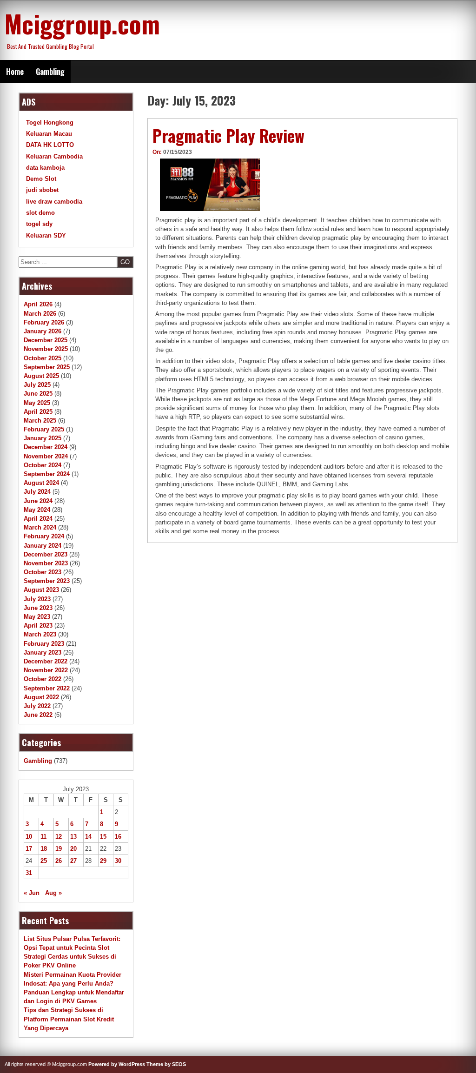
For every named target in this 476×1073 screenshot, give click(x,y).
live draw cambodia (54, 201)
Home (15, 71)
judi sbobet (42, 189)
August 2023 (41, 589)
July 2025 (37, 384)
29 (103, 860)
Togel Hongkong (49, 122)
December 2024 (45, 447)
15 (103, 836)
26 (58, 860)
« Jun (32, 892)
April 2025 (38, 411)
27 (73, 860)
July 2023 (37, 599)
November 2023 (46, 563)
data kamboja (45, 167)
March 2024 (40, 527)
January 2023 (42, 652)
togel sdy (39, 223)
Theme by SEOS (166, 1064)
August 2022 (41, 697)
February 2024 (44, 536)
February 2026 (44, 322)
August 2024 (41, 482)
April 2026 (38, 304)
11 (43, 836)
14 (88, 836)
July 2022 (37, 705)
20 (73, 848)
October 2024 (42, 465)
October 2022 (42, 679)
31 (29, 872)
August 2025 (41, 375)
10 (29, 836)
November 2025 (46, 348)
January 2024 (42, 545)
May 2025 (37, 402)
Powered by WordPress (116, 1064)
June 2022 (38, 714)
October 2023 (42, 572)
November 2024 (46, 456)
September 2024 (47, 473)
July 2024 (37, 491)
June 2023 (38, 607)
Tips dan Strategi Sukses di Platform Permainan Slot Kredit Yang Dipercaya (69, 1019)
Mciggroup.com (82, 23)
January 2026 (42, 331)
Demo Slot (41, 178)
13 (73, 836)
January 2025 (42, 438)
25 (43, 860)
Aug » (53, 892)
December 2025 (45, 340)
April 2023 (38, 625)
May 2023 (37, 616)
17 (29, 848)
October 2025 (42, 358)
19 (58, 848)
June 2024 (38, 500)
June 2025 (38, 393)
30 (118, 860)
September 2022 (47, 688)
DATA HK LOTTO (50, 144)
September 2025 (47, 367)
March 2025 (40, 420)
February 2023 (44, 643)
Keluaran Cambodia (54, 156)
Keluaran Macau (49, 133)
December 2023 (45, 554)
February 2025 (44, 429)
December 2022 (45, 661)
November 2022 (46, 670)
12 (58, 836)
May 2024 (37, 509)
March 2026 (40, 313)
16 (118, 836)
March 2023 (40, 634)
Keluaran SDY (46, 235)
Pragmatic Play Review (228, 135)
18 (43, 848)
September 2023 (47, 580)
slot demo (40, 212)
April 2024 (38, 518)
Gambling (50, 71)
